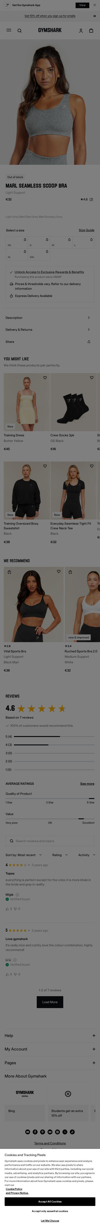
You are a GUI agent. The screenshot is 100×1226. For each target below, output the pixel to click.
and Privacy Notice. (17, 1193)
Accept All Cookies (50, 1201)
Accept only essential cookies (50, 1211)
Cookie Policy (14, 1189)
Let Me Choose (50, 1221)
